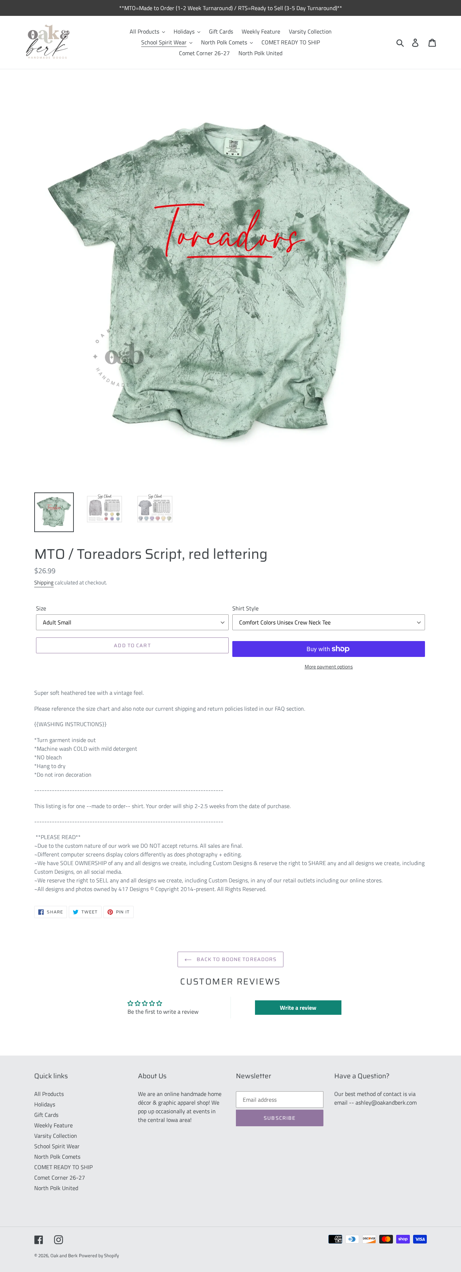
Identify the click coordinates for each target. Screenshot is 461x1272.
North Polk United (56, 1188)
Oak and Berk (63, 1255)
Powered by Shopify (99, 1255)
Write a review (298, 1007)
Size (41, 608)
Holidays (44, 1104)
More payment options (329, 666)
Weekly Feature (53, 1125)
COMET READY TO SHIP (63, 1167)
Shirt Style (245, 608)
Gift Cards (46, 1114)
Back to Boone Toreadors (236, 959)
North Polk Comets (57, 1156)
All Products (49, 1093)
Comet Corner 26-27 (59, 1177)
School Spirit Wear (57, 1146)
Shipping (44, 582)
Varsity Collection (55, 1135)
